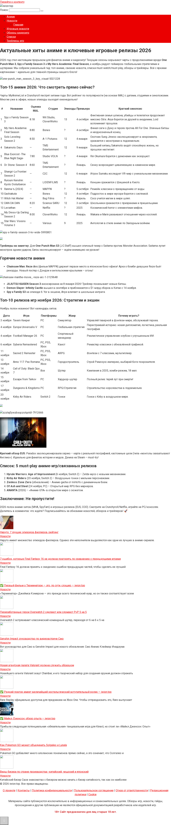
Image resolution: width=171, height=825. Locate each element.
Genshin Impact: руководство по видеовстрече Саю (32, 638)
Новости (12, 20)
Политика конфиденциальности (52, 790)
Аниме (11, 16)
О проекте (9, 790)
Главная (18, 24)
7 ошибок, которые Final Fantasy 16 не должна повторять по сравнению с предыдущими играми (60, 558)
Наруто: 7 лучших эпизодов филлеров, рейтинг (29, 532)
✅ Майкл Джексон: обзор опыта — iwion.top (27, 718)
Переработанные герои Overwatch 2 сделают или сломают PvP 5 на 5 (43, 612)
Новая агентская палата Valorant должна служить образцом (37, 665)
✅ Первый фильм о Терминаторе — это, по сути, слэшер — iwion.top (42, 585)
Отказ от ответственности (132, 790)
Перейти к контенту (12, 2)
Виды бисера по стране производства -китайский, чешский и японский (44, 771)
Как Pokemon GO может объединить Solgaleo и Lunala (33, 745)
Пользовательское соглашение (94, 790)
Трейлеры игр (15, 40)
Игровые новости (18, 28)
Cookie (92, 794)
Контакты (24, 790)
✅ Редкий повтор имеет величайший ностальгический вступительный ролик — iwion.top (56, 691)
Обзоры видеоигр (18, 32)
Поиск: (4, 10)
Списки (11, 36)
